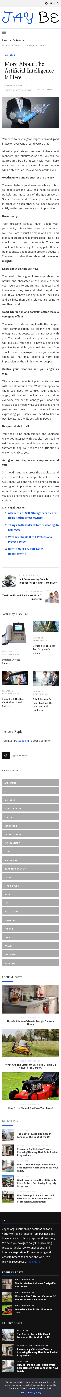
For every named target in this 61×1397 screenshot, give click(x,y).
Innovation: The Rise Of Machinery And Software (13, 702)
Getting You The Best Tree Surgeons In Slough (44, 649)
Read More (33, 1261)
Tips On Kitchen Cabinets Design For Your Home (30, 1023)
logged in (23, 740)
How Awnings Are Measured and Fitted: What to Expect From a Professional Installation (35, 1198)
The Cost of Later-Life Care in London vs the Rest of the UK (34, 1135)
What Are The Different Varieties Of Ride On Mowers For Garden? (30, 1066)
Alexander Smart (15, 85)
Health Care (23, 1130)
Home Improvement (30, 1018)
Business (9, 55)
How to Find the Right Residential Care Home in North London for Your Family (37, 1167)
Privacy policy (34, 1392)
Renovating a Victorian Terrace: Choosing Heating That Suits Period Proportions (37, 1152)
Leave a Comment (45, 89)
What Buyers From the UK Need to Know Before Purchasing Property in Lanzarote (37, 1183)
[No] (57, 1387)
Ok (22, 1392)
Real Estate (23, 1176)
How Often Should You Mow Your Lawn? (30, 1108)
